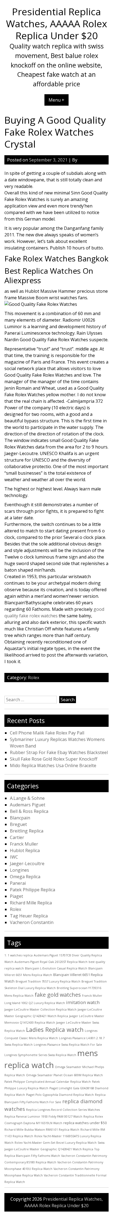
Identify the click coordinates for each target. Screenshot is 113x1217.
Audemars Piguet (27, 805)
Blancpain (20, 818)
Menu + (56, 100)
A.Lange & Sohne (27, 798)
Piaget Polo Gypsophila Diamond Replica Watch (60, 1095)
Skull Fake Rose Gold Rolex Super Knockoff (53, 759)
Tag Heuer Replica (29, 916)
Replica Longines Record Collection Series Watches (63, 1110)
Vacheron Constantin (31, 922)
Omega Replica (25, 877)
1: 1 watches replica (18, 955)
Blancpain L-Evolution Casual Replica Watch (56, 968)
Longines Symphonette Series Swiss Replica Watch (40, 1055)
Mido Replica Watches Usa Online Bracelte (53, 765)
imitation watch (83, 1002)
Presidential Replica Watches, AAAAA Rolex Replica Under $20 (56, 23)
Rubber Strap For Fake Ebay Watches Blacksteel (59, 752)
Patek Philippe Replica (32, 890)
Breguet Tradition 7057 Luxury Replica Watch (48, 981)
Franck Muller (24, 844)
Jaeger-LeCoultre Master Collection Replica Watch (40, 1009)
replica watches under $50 (85, 1122)
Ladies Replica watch (55, 1029)
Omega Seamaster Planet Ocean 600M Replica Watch (64, 1075)
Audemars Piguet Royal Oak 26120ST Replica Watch (51, 962)
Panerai (18, 883)
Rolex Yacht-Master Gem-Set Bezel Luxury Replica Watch (56, 1143)
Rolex (33, 678)
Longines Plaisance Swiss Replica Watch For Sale (68, 1045)
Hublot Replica (25, 850)
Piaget (16, 896)
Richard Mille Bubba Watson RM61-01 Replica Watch (41, 1129)
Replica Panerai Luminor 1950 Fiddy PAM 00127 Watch (43, 1116)
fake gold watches (58, 994)
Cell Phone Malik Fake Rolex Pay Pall (47, 733)
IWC (14, 857)
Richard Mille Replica (31, 903)
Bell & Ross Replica (29, 811)
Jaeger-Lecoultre (27, 864)
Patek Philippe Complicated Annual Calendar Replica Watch (47, 1082)
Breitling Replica (26, 831)
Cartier (17, 837)
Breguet (18, 824)
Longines (19, 870)
